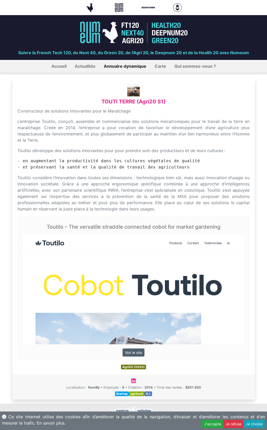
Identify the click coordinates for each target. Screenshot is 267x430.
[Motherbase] (177, 7)
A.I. (148, 394)
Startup (122, 394)
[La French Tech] (90, 7)
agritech (136, 394)
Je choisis (254, 424)
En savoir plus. (51, 423)
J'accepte (212, 424)
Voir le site (133, 352)
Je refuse (233, 424)
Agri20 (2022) (133, 367)
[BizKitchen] (148, 7)
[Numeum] (119, 7)
